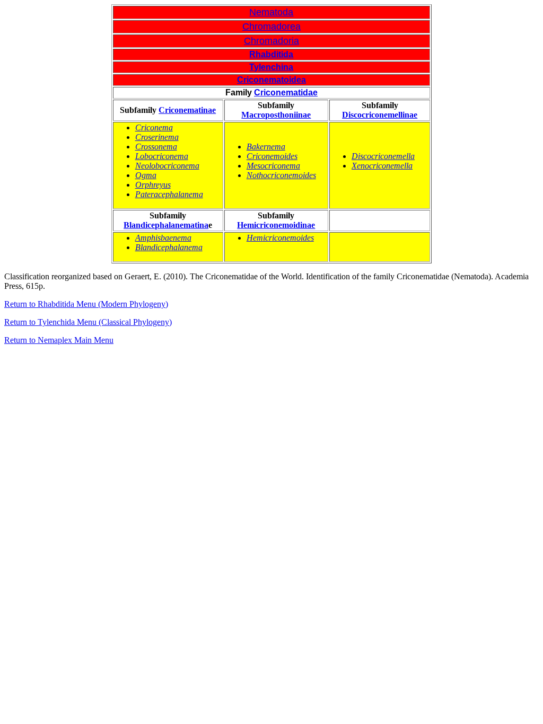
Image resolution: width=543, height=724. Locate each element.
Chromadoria (271, 41)
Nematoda (271, 12)
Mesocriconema (273, 165)
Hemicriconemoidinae (276, 224)
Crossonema (156, 146)
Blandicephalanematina (166, 224)
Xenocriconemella (382, 165)
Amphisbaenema (163, 237)
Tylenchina (271, 67)
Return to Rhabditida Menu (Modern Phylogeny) (86, 303)
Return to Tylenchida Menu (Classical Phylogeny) (88, 321)
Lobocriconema (161, 156)
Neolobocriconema (167, 165)
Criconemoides (272, 156)
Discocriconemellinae (379, 114)
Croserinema (157, 137)
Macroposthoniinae (276, 114)
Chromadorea (271, 26)
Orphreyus (153, 184)
